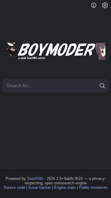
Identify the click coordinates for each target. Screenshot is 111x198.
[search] (102, 85)
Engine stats (65, 187)
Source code (14, 187)
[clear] (92, 85)
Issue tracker (39, 187)
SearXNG (35, 178)
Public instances (93, 187)
